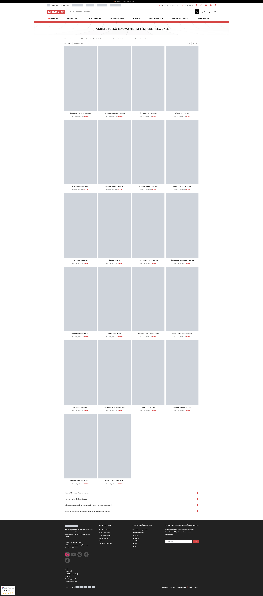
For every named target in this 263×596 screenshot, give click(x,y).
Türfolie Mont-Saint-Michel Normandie (182, 260)
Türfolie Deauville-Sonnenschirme (114, 113)
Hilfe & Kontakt (188, 5)
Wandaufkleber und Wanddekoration (77, 493)
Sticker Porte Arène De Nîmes (182, 407)
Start (129, 26)
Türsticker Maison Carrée (80, 407)
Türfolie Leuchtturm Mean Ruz (148, 260)
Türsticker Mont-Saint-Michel (182, 186)
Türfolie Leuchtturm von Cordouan (80, 113)
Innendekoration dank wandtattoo (76, 499)
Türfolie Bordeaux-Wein (182, 113)
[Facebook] (86, 554)
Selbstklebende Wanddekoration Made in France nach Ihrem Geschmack (88, 505)
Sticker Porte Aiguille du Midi (114, 186)
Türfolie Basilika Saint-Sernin (114, 481)
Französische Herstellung (60, 5)
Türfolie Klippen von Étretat (80, 186)
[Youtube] (73, 554)
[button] (203, 12)
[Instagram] (67, 554)
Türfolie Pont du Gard (148, 407)
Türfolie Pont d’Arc (114, 260)
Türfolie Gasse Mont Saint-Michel (148, 186)
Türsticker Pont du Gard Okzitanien (114, 407)
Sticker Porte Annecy (114, 334)
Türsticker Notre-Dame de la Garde (148, 334)
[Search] (197, 11)
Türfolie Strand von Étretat (148, 113)
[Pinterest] (79, 554)
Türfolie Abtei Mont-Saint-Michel (182, 334)
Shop (133, 26)
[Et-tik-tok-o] (67, 560)
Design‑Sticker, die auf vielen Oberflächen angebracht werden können (87, 511)
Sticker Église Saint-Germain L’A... (80, 481)
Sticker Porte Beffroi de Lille (80, 334)
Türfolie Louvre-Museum (80, 260)
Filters (68, 43)
